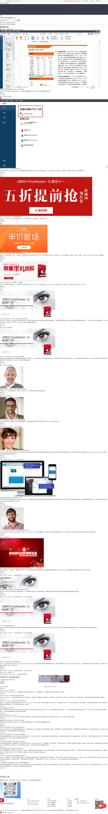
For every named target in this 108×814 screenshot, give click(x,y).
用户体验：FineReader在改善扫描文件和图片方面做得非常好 (14, 450)
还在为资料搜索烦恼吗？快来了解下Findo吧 (10, 497)
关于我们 (70, 800)
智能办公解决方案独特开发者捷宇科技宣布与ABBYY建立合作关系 (16, 568)
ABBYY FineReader (7, 426)
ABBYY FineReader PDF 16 (33, 800)
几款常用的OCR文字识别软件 (7, 708)
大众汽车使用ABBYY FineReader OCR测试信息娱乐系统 (13, 318)
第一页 (1, 672)
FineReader (6, 674)
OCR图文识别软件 (18, 575)
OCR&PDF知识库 (51, 802)
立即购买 (2, 681)
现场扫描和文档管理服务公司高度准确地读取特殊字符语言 (14, 589)
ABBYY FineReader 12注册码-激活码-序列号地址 (11, 695)
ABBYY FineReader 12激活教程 (7, 690)
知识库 (1, 674)
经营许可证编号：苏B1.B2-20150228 (43, 810)
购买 (3, 13)
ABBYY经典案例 (51, 806)
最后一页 (11, 672)
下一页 (7, 672)
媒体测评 (25, 674)
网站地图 (70, 806)
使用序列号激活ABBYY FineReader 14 (9, 715)
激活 (9, 22)
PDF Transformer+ (13, 674)
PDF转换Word (6, 537)
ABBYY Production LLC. (14, 810)
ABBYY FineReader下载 (32, 804)
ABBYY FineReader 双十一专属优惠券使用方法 (11, 216)
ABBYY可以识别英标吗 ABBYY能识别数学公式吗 (12, 727)
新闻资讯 (20, 674)
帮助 (3, 12)
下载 (3, 8)
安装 (7, 22)
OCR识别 (13, 22)
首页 (3, 5)
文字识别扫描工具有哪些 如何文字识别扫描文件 (12, 748)
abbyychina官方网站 (4, 24)
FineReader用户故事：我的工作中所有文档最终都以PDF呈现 (14, 530)
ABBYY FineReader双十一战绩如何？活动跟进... (11, 282)
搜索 (18, 20)
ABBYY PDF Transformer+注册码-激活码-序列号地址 (13, 700)
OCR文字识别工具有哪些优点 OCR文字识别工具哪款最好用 (14, 762)
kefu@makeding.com (85, 802)
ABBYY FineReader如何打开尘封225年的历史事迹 (12, 356)
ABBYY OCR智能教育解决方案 (7, 625)
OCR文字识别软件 (4, 3)
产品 (3, 6)
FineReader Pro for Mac (32, 802)
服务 (3, 10)
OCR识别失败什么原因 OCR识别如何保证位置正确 (12, 741)
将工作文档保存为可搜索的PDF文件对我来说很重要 (12, 419)
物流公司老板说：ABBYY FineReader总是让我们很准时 (13, 389)
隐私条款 (70, 802)
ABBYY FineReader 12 (8, 459)
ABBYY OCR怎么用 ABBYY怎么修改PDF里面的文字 (13, 755)
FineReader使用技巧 (52, 800)
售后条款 (70, 804)
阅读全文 (2, 93)
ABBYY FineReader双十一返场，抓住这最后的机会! (12, 253)
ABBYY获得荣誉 (51, 804)
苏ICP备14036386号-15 (7, 812)
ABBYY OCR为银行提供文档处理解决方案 (10, 661)
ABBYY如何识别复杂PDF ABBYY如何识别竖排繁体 (12, 734)
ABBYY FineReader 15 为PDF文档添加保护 (10, 168)
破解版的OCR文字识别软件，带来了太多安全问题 (12, 89)
